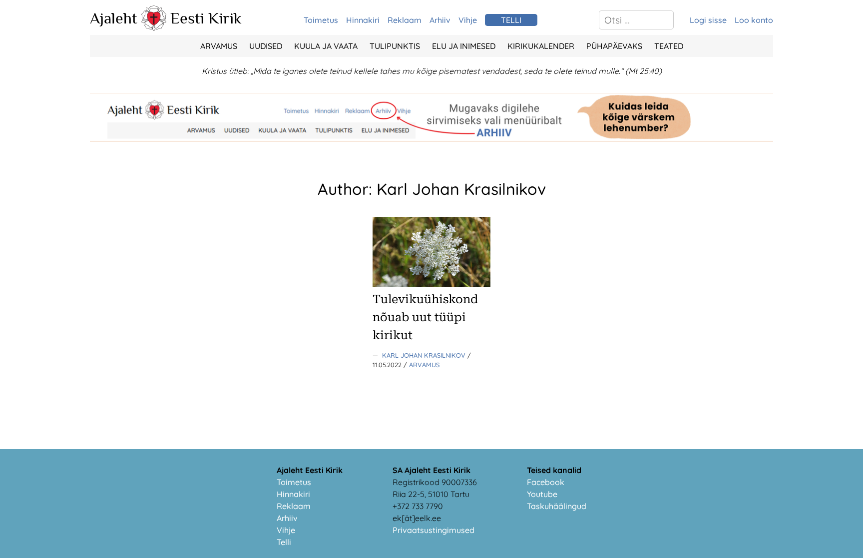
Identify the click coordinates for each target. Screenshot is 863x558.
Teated (668, 46)
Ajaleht (113, 18)
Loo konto (754, 20)
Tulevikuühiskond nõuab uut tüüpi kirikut (425, 317)
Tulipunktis (395, 46)
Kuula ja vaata (326, 46)
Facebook (545, 482)
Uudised (265, 46)
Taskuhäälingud (556, 506)
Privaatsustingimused (433, 530)
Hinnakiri (363, 20)
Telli (284, 542)
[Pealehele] (153, 28)
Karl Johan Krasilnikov (424, 355)
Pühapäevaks (614, 46)
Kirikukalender (540, 46)
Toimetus (321, 20)
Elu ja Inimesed (463, 46)
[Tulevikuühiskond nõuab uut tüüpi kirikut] (431, 284)
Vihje (467, 20)
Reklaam (405, 20)
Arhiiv (440, 20)
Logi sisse (708, 20)
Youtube (542, 494)
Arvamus (218, 46)
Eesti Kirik (206, 18)
